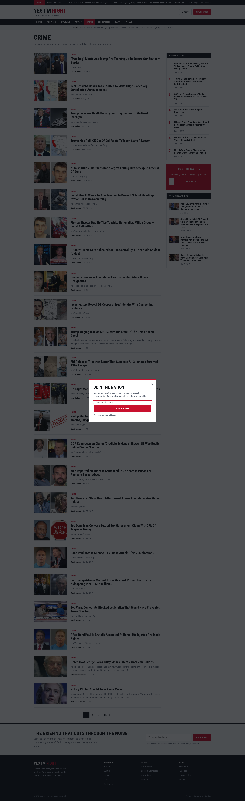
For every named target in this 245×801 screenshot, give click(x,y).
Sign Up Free (122, 409)
